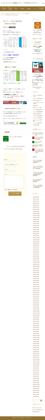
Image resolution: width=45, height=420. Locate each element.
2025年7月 (35, 223)
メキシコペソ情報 (36, 117)
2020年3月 (35, 353)
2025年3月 (35, 231)
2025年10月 (35, 217)
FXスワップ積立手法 (37, 98)
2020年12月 (35, 335)
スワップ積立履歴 (36, 111)
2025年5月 (35, 227)
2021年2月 (35, 331)
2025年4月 (35, 229)
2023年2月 (35, 282)
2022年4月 (35, 302)
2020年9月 (35, 341)
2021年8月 (35, 319)
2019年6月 (35, 372)
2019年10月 (35, 363)
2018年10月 (35, 388)
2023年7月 (35, 272)
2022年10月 (35, 290)
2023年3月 (35, 280)
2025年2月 (35, 233)
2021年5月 (35, 325)
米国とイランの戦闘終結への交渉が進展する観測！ (38, 186)
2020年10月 (35, 339)
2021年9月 (35, 317)
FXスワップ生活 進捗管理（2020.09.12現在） (14, 148)
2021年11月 (35, 313)
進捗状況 (22, 8)
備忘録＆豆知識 (36, 113)
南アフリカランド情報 (37, 119)
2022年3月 (35, 304)
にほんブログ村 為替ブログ (37, 409)
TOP (11, 13)
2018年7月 (35, 394)
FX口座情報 (35, 124)
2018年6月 (35, 396)
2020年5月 (35, 349)
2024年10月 (35, 241)
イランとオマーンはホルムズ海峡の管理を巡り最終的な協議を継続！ (38, 173)
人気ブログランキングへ (37, 407)
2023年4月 (35, 278)
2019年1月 (35, 382)
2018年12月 (35, 384)
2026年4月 (35, 205)
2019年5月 (35, 374)
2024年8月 (35, 245)
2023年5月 (35, 276)
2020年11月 (35, 337)
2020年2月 (35, 355)
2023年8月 (35, 270)
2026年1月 (35, 211)
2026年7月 (35, 199)
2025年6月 (35, 225)
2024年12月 (35, 237)
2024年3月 (35, 256)
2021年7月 (35, 321)
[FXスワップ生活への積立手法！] (6, 138)
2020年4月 (35, 351)
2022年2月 (35, 306)
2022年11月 (35, 288)
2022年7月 (35, 296)
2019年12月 (35, 359)
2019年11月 (35, 361)
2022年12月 (35, 286)
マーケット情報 (36, 122)
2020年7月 (35, 345)
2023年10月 (35, 266)
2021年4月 (35, 327)
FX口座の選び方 (36, 100)
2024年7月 (35, 247)
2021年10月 (35, 315)
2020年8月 (35, 343)
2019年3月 (35, 378)
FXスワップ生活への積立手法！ (16, 136)
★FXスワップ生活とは (37, 34)
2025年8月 (35, 221)
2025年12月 (35, 213)
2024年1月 (35, 260)
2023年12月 (35, 262)
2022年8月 (35, 294)
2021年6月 (35, 323)
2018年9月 (35, 390)
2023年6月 (35, 274)
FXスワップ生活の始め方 (4, 8)
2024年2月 (35, 258)
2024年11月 (35, 239)
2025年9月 (35, 219)
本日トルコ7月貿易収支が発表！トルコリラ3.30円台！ (39, 138)
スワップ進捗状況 (12, 27)
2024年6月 (35, 249)
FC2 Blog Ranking (35, 411)
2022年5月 (35, 300)
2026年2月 (35, 209)
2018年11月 (35, 386)
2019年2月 (35, 380)
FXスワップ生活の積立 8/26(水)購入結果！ (39, 145)
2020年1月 (35, 357)
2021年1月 (35, 333)
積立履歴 (28, 8)
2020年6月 (35, 347)
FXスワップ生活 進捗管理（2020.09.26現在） (16, 146)
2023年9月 (35, 268)
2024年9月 (35, 243)
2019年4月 (35, 376)
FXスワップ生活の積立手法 (10, 8)
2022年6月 (35, 298)
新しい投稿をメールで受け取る (11, 189)
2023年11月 (35, 264)
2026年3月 (35, 207)
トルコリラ (35, 8)
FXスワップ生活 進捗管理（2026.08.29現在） (39, 134)
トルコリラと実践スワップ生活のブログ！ (20, 3)
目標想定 (35, 105)
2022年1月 (35, 308)
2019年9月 (35, 365)
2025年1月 (35, 235)
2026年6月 (35, 201)
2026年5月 (35, 203)
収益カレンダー (16, 9)
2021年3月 (35, 329)
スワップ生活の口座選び (41, 8)
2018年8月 (35, 392)
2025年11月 (35, 215)
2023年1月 (35, 284)
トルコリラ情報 (36, 115)
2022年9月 (35, 292)
